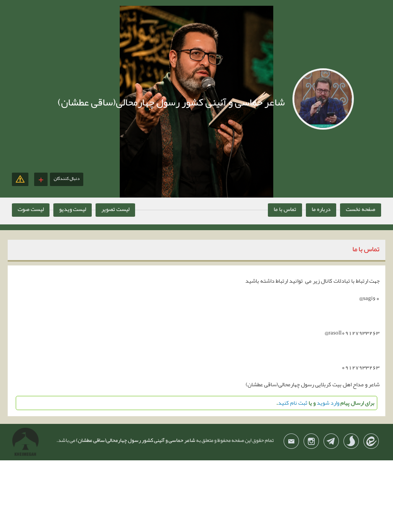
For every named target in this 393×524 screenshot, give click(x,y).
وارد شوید (328, 403)
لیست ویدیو (72, 209)
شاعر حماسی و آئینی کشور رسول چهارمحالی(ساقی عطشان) (135, 440)
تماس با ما (285, 209)
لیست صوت (31, 209)
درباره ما (321, 209)
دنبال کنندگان (66, 178)
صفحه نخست (360, 209)
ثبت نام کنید (292, 403)
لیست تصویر (115, 209)
